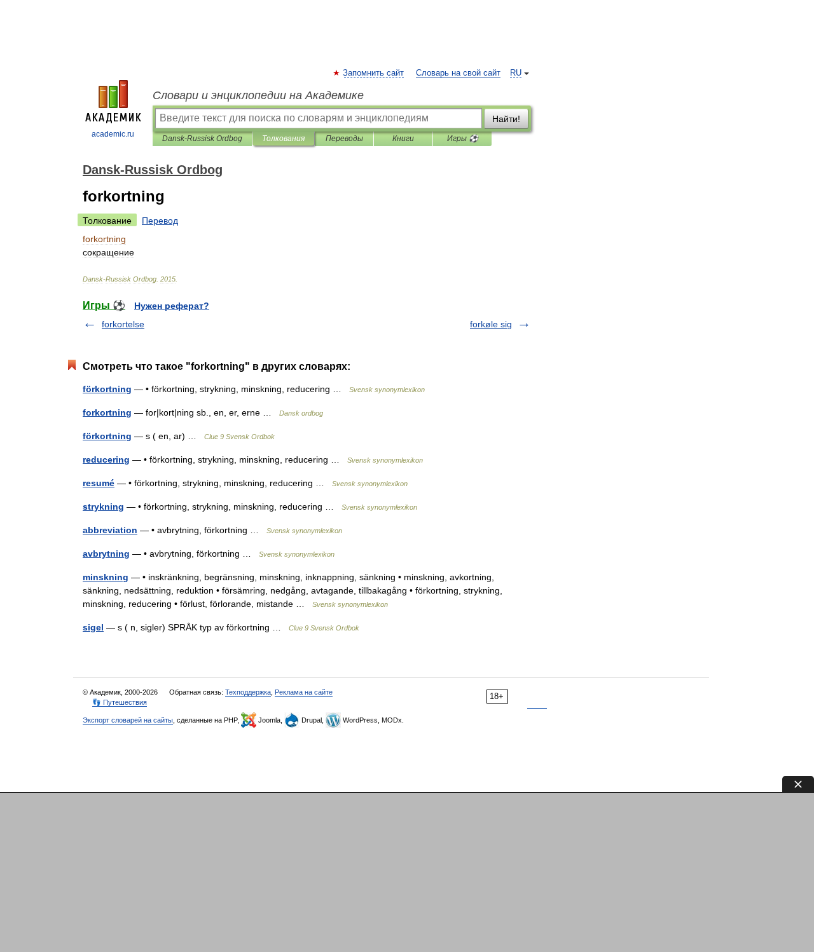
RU (515, 73)
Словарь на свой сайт (458, 73)
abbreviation (110, 530)
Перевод (160, 220)
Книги (403, 138)
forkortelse (123, 324)
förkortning (107, 389)
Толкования (283, 138)
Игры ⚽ (462, 138)
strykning (103, 506)
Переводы (344, 138)
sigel (93, 627)
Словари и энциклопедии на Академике (258, 95)
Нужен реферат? (171, 306)
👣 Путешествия (119, 702)
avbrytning (106, 553)
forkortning (107, 412)
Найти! (506, 119)
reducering (106, 459)
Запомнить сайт (374, 73)
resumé (98, 483)
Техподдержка (248, 692)
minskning (105, 577)
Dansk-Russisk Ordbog (202, 138)
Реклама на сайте (304, 692)
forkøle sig (491, 324)
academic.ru (113, 134)
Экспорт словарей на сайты (128, 720)
